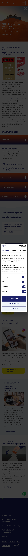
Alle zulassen (14, 298)
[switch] (24, 282)
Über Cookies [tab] (22, 250)
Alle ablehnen (14, 308)
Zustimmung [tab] (5, 250)
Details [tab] (14, 250)
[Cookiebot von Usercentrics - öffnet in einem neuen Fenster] (19, 246)
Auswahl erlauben (14, 303)
